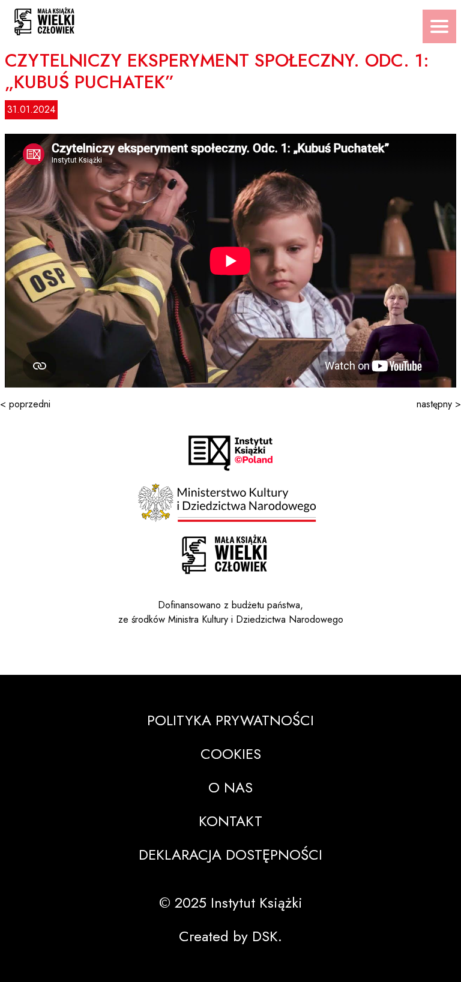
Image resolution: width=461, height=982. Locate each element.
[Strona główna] (224, 554)
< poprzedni (25, 404)
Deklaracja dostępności (230, 854)
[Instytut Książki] (230, 453)
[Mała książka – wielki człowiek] (230, 17)
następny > (439, 404)
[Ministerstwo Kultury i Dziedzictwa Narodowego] (230, 502)
